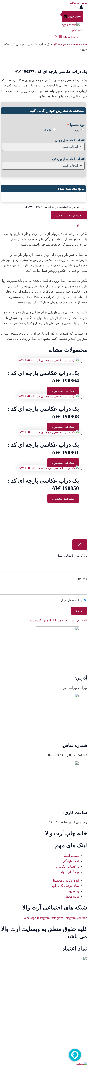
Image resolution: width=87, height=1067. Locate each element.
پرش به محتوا (78, 2)
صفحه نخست (78, 44)
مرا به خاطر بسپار (71, 600)
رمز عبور (81, 578)
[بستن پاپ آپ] (79, 544)
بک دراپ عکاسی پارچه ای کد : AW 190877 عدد (51, 206)
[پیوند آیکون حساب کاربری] (81, 8)
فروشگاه (60, 44)
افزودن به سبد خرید (69, 215)
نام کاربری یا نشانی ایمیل (72, 555)
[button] (77, 30)
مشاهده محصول (63, 391)
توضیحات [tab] (73, 225)
